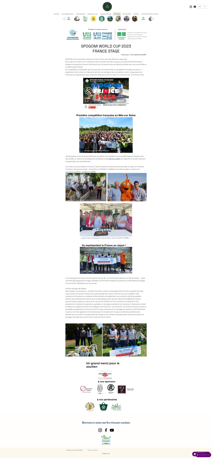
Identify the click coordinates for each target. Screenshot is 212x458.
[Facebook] (194, 6)
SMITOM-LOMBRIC (114, 159)
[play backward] (64, 18)
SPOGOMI (138, 38)
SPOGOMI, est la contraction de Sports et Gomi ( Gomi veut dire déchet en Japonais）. (96, 59)
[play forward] (153, 18)
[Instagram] (190, 6)
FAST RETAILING (138, 35)
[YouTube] (111, 430)
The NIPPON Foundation (140, 32)
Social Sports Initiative (141, 37)
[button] (69, 19)
